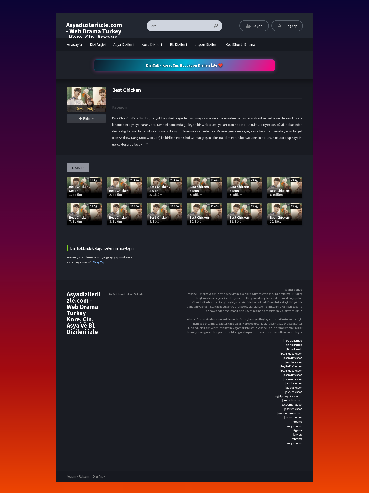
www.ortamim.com (290, 413)
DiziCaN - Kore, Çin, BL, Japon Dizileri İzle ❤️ (184, 65)
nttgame (297, 422)
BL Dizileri (178, 44)
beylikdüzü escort (291, 353)
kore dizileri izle (293, 340)
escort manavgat (291, 404)
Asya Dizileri (123, 44)
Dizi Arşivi (98, 44)
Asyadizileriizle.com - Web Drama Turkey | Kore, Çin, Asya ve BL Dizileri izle (94, 34)
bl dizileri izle (294, 349)
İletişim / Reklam (78, 476)
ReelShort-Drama (240, 44)
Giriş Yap (290, 26)
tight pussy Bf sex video (288, 396)
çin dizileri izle (293, 345)
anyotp (298, 434)
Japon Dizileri (206, 44)
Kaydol (257, 26)
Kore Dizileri (151, 44)
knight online (294, 426)
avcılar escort (294, 362)
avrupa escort (294, 392)
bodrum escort (293, 409)
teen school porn (292, 400)
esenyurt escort (293, 358)
